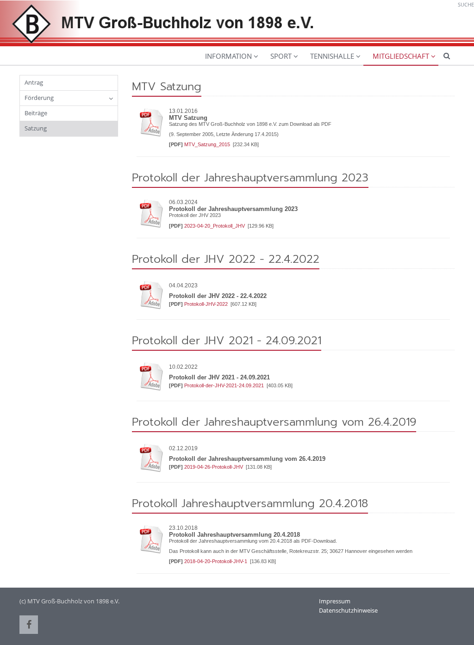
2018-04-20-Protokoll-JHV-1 (216, 561)
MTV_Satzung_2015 (207, 144)
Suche (466, 4)
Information (228, 56)
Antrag (34, 82)
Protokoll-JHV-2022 (206, 304)
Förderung (39, 97)
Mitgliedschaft (401, 56)
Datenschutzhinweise (348, 610)
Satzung (36, 128)
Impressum (334, 601)
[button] (28, 624)
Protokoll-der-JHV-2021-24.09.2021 (224, 385)
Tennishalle (332, 56)
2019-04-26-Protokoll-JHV (214, 467)
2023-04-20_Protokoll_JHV (215, 226)
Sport (281, 56)
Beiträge (36, 113)
